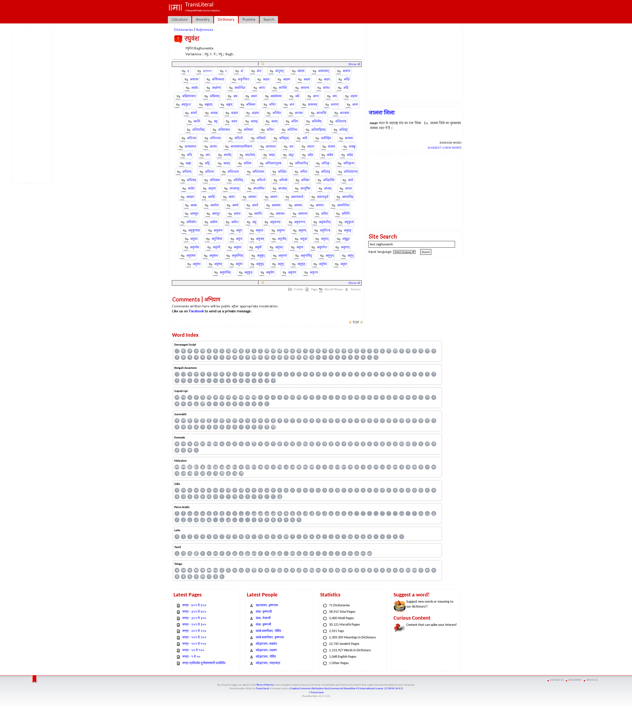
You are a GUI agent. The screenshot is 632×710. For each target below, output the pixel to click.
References (204, 29)
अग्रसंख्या (276, 96)
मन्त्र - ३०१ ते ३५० (194, 618)
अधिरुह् (325, 171)
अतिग (294, 121)
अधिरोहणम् (350, 171)
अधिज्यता (233, 171)
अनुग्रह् (347, 230)
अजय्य (334, 104)
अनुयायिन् (225, 272)
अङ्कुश (186, 104)
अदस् (272, 155)
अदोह (350, 155)
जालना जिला (382, 113)
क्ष (293, 351)
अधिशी (261, 180)
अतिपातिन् (198, 129)
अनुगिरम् (325, 230)
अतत (234, 121)
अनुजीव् (282, 238)
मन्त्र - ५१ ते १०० (193, 650)
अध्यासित (258, 188)
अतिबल (248, 129)
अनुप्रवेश (322, 247)
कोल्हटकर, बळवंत (266, 644)
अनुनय (237, 247)
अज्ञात (234, 113)
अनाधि (258, 213)
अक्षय (307, 79)
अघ (335, 96)
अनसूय (194, 213)
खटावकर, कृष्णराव (267, 605)
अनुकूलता (194, 230)
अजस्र (214, 113)
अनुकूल (349, 222)
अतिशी (239, 138)
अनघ (232, 196)
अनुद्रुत (346, 238)
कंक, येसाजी (263, 618)
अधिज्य (209, 171)
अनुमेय (323, 264)
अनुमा (239, 264)
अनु (254, 222)
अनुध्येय (194, 247)
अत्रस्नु (352, 146)
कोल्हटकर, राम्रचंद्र (268, 663)
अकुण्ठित (243, 79)
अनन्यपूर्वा (322, 196)
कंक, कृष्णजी (263, 625)
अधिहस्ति (328, 180)
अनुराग (292, 272)
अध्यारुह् (234, 188)
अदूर (291, 155)
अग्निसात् (214, 96)
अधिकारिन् (301, 163)
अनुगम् (302, 230)
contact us (557, 679)
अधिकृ (326, 163)
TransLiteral (262, 688)
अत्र (291, 146)
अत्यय (213, 146)
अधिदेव (282, 171)
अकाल (194, 79)
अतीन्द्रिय (326, 138)
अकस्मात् (323, 71)
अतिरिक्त (292, 129)
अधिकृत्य (348, 163)
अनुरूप (314, 272)
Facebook (196, 311)
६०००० (207, 71)
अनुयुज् (248, 272)
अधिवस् (191, 180)
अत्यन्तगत (190, 146)
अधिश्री (283, 180)
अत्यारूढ (271, 146)
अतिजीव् (316, 121)
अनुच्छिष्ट (217, 238)
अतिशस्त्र (215, 138)
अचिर (272, 104)
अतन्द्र (254, 121)
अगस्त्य (305, 87)
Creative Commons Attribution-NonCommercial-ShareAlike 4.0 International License (336, 688)
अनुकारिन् (325, 222)
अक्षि (347, 79)
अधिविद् (238, 180)
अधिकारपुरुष (273, 163)
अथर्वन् (227, 155)
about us (592, 679)
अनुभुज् (330, 255)
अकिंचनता (218, 79)
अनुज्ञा (303, 238)
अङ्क (354, 96)
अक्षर (327, 79)
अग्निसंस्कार (189, 96)
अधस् (226, 163)
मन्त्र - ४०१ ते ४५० (194, 605)
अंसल (300, 71)
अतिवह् (343, 129)
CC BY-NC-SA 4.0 (393, 688)
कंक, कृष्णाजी (264, 612)
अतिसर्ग (261, 138)
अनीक (213, 222)
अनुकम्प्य (299, 222)
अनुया (343, 264)
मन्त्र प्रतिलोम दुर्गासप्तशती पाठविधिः (204, 663)
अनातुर (216, 213)
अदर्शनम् (250, 155)
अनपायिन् (347, 196)
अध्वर (348, 188)
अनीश (234, 222)
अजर (355, 104)
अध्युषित (305, 188)
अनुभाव (282, 255)
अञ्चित (277, 113)
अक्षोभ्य (216, 87)
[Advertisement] (33, 104)
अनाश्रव (280, 213)
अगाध (326, 87)
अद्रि (207, 163)
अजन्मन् (312, 104)
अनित (324, 213)
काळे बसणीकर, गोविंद (268, 631)
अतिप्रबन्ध (224, 129)
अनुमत (196, 264)
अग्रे (297, 96)
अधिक (248, 163)
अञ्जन (299, 113)
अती (304, 138)
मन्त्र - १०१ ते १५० (194, 644)
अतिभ (270, 129)
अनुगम (281, 230)
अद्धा (188, 163)
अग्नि (345, 87)
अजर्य (194, 113)
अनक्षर (190, 196)
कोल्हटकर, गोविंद (266, 657)
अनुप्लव (191, 255)
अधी (350, 180)
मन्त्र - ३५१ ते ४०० (194, 612)
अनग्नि (211, 196)
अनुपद (279, 247)
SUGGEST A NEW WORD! (444, 147)
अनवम (319, 205)
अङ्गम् (229, 104)
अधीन (191, 188)
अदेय (310, 155)
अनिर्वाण (191, 222)
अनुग (239, 230)
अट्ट (215, 121)
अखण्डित (240, 87)
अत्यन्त (349, 138)
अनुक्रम (218, 230)
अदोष (330, 155)
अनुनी (258, 247)
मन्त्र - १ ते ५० (191, 657)
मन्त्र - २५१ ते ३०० (194, 625)
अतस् (274, 121)
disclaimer (575, 679)
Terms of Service (265, 685)
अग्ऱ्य (316, 96)
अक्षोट (194, 87)
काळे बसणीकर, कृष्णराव (270, 637)
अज (292, 104)
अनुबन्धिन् (237, 255)
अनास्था (302, 213)
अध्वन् (327, 188)
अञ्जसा (344, 113)
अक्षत (266, 79)
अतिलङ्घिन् (318, 129)
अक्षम (286, 79)
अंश (259, 71)
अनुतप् (325, 238)
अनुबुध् (261, 255)
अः (183, 351)
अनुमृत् (301, 264)
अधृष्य (212, 188)
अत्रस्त (331, 146)
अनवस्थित (343, 205)
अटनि (197, 121)
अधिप (303, 171)
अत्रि (189, 155)
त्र (395, 351)
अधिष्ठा (305, 180)
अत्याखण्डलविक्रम (241, 146)
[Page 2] (263, 64)
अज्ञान (255, 113)
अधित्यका (258, 171)
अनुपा (299, 247)
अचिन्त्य (250, 104)
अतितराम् (340, 121)
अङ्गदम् (208, 104)
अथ (208, 155)
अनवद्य (298, 205)
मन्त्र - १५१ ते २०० (194, 637)
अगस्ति (283, 87)
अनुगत (259, 230)
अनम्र (194, 205)
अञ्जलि (321, 113)
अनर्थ (255, 205)
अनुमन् (218, 264)
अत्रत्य (310, 146)
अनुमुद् (260, 264)
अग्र (235, 96)
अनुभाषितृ (306, 255)
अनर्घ (235, 205)
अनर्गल (214, 205)
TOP (356, 322)
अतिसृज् (284, 138)
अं (190, 351)
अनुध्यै (216, 247)
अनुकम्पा (275, 222)
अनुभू (351, 255)
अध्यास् (282, 188)
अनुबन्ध (213, 255)
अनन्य (273, 196)
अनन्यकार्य (297, 196)
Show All (354, 64)
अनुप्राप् (345, 247)
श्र (254, 357)
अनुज (239, 238)
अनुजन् (260, 238)
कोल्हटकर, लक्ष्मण (266, 650)
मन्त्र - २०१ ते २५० (194, 631)
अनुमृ (281, 264)
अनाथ (237, 213)
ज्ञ (337, 351)
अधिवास (215, 180)
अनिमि (346, 213)
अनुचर (194, 238)
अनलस (276, 205)
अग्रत (254, 96)
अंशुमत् (279, 71)
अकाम (346, 71)
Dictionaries (183, 29)
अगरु (262, 87)
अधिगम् (186, 171)
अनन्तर (252, 196)
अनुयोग (270, 272)
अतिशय (191, 138)
